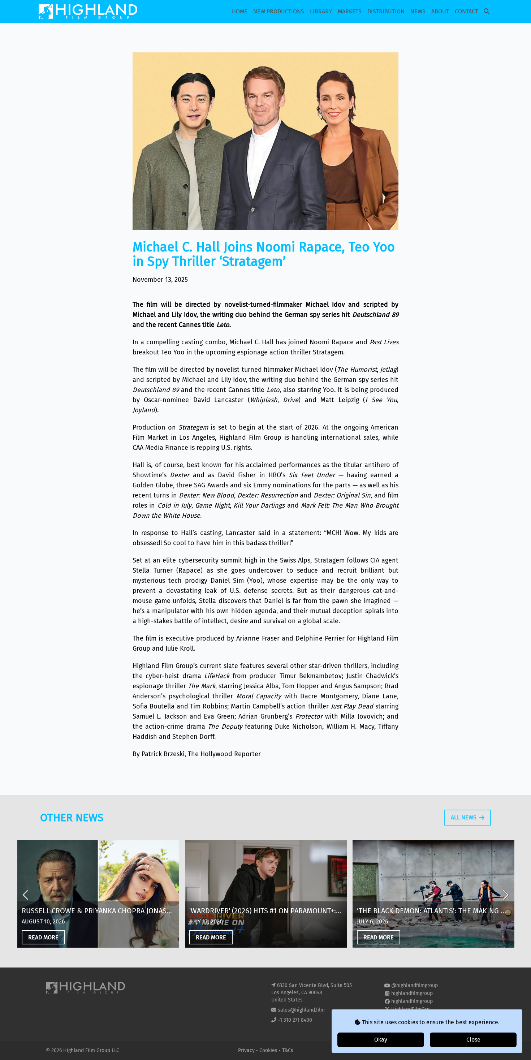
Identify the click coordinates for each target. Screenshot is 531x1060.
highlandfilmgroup (412, 993)
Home (239, 11)
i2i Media (474, 1050)
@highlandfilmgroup (414, 985)
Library (321, 11)
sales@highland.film (301, 1010)
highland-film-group (414, 1017)
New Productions (278, 11)
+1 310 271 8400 (295, 1020)
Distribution (386, 11)
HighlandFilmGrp (410, 1009)
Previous (26, 895)
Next (505, 895)
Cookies (269, 1050)
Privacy (247, 1050)
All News (463, 817)
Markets (350, 11)
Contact (466, 11)
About (440, 11)
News (418, 11)
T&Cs (287, 1050)
